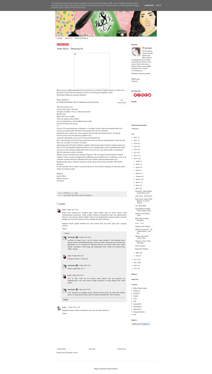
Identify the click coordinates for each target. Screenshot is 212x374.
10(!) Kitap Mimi (140, 206)
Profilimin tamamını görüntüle (140, 73)
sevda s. (64, 307)
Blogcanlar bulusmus (141, 249)
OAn (134, 301)
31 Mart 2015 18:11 (78, 256)
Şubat (138, 253)
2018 (135, 149)
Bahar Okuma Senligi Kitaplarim (142, 219)
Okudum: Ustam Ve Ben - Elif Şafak (143, 242)
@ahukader (134, 128)
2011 (135, 268)
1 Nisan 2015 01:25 (78, 275)
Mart (137, 188)
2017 (135, 152)
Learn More (149, 5)
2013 (135, 262)
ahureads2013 (137, 304)
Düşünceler (136, 291)
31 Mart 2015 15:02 (72, 210)
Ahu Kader (71, 237)
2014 (135, 259)
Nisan (138, 185)
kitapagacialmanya (139, 312)
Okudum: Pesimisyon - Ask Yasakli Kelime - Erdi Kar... (143, 231)
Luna (135, 299)
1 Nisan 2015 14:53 (84, 289)
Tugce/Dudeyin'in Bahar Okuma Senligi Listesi (143, 210)
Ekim (138, 167)
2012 (135, 265)
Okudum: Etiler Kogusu (142, 226)
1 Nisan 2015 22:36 (74, 307)
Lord (63, 209)
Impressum (68, 38)
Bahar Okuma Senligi (78, 195)
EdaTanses (136, 293)
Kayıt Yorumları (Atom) (70, 352)
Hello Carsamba (140, 246)
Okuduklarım (88, 195)
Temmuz (139, 176)
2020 (135, 143)
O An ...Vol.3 (139, 223)
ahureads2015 (67, 195)
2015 (135, 158)
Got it (158, 5)
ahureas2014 (137, 309)
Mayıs (138, 182)
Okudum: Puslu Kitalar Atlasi (142, 214)
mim (134, 314)
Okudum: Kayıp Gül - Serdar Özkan (142, 237)
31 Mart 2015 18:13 (84, 265)
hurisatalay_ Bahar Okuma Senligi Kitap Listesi (143, 192)
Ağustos (138, 173)
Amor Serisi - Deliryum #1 (143, 196)
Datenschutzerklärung (81, 38)
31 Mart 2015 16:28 (84, 237)
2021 (135, 140)
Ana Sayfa (92, 349)
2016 (135, 155)
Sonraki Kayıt (61, 349)
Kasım (138, 164)
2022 (135, 137)
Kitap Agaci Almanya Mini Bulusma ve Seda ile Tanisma (143, 201)
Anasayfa (59, 38)
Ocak (137, 256)
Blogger (96, 369)
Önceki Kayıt (122, 349)
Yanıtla (64, 229)
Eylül (138, 170)
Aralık (138, 161)
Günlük (135, 296)
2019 (135, 146)
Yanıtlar (66, 233)
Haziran (138, 179)
